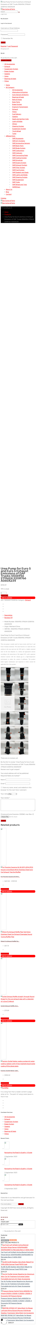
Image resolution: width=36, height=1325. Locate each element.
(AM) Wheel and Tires (19, 185)
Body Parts (16, 102)
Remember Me (8, 38)
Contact (9, 194)
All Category (10, 87)
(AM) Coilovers (17, 153)
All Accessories (9, 64)
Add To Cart (5, 889)
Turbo (14, 134)
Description (8, 615)
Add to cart (4, 595)
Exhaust (7, 66)
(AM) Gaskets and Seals (20, 172)
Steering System (18, 126)
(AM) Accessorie (17, 138)
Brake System (9, 71)
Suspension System (11, 69)
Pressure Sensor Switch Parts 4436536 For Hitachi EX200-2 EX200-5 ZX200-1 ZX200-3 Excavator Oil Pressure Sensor (16, 1301)
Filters (6, 81)
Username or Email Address (10, 28)
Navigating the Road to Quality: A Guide (18, 1152)
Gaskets (7, 74)
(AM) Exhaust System (19, 165)
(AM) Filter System (18, 168)
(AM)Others (16, 187)
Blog (7, 192)
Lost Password (13, 46)
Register (4, 46)
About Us (9, 189)
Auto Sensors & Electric (20, 95)
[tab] (19, 615)
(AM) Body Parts (17, 146)
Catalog (3, 198)
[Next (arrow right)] (3, 1219)
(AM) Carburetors (18, 151)
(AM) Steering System (19, 177)
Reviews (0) (8, 618)
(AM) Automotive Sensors (21, 143)
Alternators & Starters (20, 92)
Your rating (4, 794)
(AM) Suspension (18, 180)
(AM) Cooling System (19, 158)
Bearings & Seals (10, 79)
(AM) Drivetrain (17, 160)
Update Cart (5, 1240)
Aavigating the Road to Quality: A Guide (18, 1185)
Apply (20, 1224)
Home (6, 76)
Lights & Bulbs (17, 121)
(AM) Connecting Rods (20, 155)
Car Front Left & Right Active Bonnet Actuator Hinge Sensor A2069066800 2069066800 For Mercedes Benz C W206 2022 (17, 1254)
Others (14, 124)
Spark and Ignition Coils (20, 119)
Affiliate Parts (10, 136)
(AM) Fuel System (18, 170)
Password (4, 34)
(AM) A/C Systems (18, 141)
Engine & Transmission (20, 107)
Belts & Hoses (17, 100)
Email (3, 784)
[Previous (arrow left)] (1, 1219)
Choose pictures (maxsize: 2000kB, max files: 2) (17, 814)
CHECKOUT (13, 1240)
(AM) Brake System (18, 148)
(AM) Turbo (16, 182)
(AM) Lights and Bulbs (20, 175)
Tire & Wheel (16, 131)
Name (3, 780)
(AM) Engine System (19, 163)
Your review (5, 798)
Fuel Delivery (16, 114)
